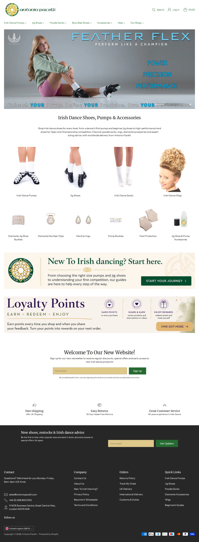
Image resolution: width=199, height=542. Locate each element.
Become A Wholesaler (86, 499)
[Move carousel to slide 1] (159, 104)
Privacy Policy (81, 494)
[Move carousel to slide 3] (181, 104)
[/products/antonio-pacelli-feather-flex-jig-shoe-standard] (99, 69)
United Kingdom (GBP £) (19, 528)
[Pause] (190, 104)
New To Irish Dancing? (86, 488)
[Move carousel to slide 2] (170, 104)
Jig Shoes (170, 483)
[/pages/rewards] (99, 314)
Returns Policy (127, 478)
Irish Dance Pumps (175, 478)
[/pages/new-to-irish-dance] (99, 271)
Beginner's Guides (174, 505)
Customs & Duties (129, 499)
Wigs (168, 499)
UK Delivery (126, 488)
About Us (79, 483)
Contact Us (80, 478)
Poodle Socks (172, 488)
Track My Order (128, 483)
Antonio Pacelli (29, 534)
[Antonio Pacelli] (31, 9)
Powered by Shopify (48, 534)
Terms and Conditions (86, 505)
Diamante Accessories (177, 494)
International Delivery (131, 494)
